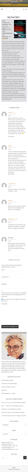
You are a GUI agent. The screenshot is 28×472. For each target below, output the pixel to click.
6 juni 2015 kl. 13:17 (12, 220)
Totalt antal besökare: (7, 445)
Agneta (10, 146)
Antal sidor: (5, 36)
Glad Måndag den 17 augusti (8, 393)
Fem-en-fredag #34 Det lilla (8, 387)
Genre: (4, 28)
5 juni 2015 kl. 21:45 (12, 185)
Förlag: (4, 29)
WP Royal (17, 469)
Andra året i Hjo (12, 219)
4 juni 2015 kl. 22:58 (12, 113)
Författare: (5, 24)
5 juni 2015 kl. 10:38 (12, 147)
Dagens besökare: (6, 442)
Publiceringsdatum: (7, 33)
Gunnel (10, 200)
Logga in (14, 467)
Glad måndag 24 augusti (7, 380)
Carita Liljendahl (5, 415)
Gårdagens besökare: (6, 444)
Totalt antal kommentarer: (8, 449)
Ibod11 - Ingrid (5, 405)
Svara (9, 115)
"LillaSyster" (12, 183)
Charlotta (11, 112)
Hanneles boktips (5, 412)
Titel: (3, 21)
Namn (3, 269)
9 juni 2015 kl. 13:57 (12, 239)
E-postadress (5, 277)
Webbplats (4, 284)
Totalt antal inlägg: (6, 447)
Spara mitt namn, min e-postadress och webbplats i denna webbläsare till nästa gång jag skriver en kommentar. (13, 294)
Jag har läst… (4, 390)
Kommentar (4, 303)
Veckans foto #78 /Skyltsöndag (9, 383)
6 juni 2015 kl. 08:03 (12, 202)
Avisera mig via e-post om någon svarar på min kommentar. (13, 300)
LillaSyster (4, 409)
